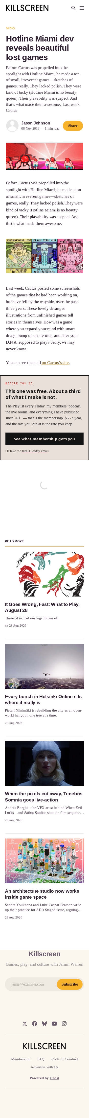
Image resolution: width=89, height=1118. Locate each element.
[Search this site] (73, 8)
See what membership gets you (44, 438)
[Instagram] (64, 1023)
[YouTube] (54, 1023)
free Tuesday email (35, 451)
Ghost (54, 1078)
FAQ (40, 1059)
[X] (24, 1023)
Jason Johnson (35, 123)
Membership (20, 1059)
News (10, 28)
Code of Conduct (64, 1059)
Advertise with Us (44, 1067)
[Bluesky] (44, 1023)
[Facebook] (34, 1023)
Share (73, 126)
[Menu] (82, 8)
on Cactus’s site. (55, 362)
